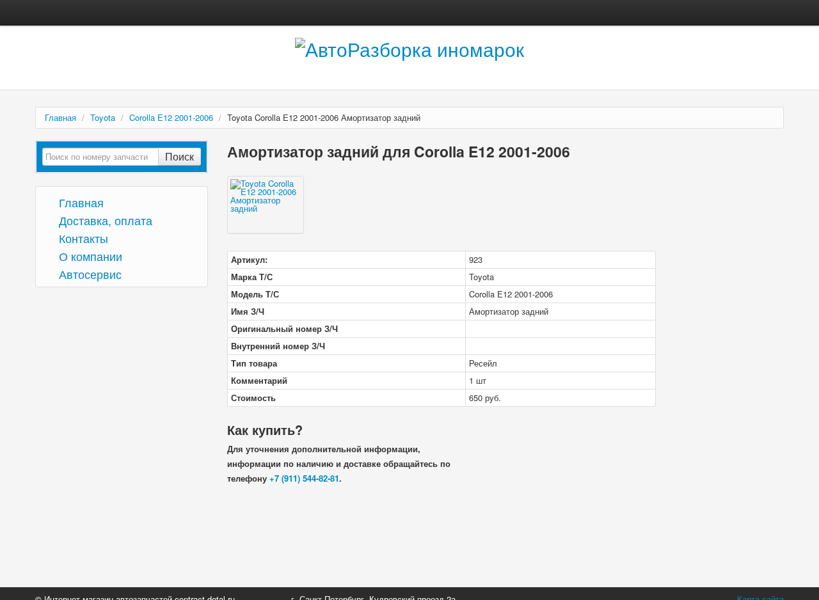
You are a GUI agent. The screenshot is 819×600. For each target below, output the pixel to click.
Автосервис (89, 273)
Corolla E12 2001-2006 (171, 117)
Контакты (82, 238)
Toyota (102, 117)
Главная (60, 117)
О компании (89, 256)
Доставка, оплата (104, 220)
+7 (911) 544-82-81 (304, 478)
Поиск (179, 156)
